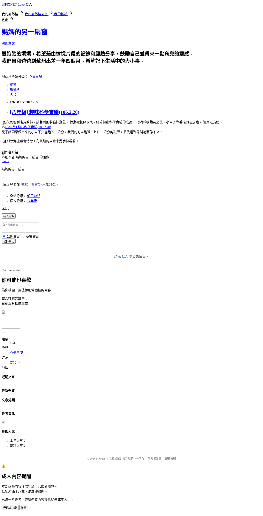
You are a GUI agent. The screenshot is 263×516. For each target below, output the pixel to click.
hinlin (5, 161)
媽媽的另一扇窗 (25, 32)
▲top (5, 208)
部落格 (15, 90)
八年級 (32, 201)
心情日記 (35, 76)
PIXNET (100, 458)
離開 (23, 507)
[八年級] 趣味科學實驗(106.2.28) (44, 112)
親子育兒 (33, 196)
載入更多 (8, 216)
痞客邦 (25, 184)
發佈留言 (8, 241)
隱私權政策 (154, 458)
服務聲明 (170, 458)
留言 (34, 184)
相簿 (13, 85)
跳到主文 (8, 43)
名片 (13, 94)
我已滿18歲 (10, 507)
